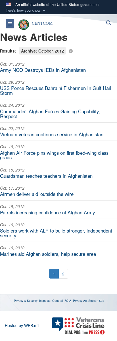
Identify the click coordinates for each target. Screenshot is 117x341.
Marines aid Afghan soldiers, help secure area (48, 253)
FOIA (67, 301)
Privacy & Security (25, 301)
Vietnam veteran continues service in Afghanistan (51, 134)
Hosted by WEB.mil (22, 325)
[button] (26, 10)
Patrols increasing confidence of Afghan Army (47, 212)
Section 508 (96, 301)
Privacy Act (80, 301)
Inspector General (51, 301)
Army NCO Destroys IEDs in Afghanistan (43, 69)
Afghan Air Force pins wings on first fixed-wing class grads (54, 155)
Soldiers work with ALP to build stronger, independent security (56, 233)
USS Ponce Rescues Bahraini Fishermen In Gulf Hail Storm (55, 90)
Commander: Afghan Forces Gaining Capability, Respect (50, 114)
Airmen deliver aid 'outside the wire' (37, 194)
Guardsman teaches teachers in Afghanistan (46, 175)
